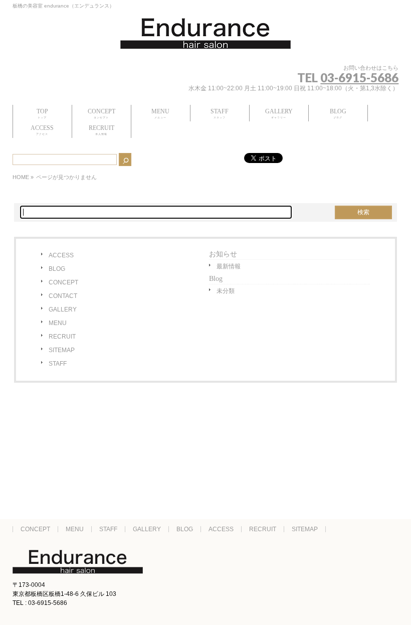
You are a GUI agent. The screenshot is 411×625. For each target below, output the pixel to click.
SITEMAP (62, 350)
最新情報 (229, 266)
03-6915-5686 (359, 77)
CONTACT (63, 295)
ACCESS (61, 255)
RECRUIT (62, 336)
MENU (58, 323)
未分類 (226, 290)
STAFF (58, 363)
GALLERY (63, 309)
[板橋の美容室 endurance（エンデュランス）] (205, 37)
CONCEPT (63, 282)
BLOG (57, 268)
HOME (21, 177)
